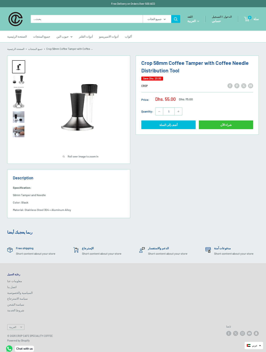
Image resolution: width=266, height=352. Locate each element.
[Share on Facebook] (230, 85)
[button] (254, 345)
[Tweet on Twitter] (243, 85)
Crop (144, 85)
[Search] (175, 19)
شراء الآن (226, 124)
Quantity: (147, 111)
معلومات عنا (14, 281)
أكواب (128, 36)
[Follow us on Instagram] (242, 333)
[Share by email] (250, 85)
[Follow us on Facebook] (228, 333)
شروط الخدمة (15, 310)
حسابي (216, 21)
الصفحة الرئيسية (17, 36)
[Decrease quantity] (159, 111)
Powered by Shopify (18, 340)
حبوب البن (62, 36)
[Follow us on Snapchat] (256, 333)
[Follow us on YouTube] (249, 333)
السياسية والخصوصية (20, 292)
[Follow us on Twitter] (235, 333)
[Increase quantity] (178, 111)
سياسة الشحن (15, 304)
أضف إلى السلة (168, 124)
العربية (12, 327)
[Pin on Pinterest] (236, 85)
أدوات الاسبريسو (109, 36)
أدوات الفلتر (86, 36)
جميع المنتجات (41, 36)
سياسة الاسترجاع (17, 298)
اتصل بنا (11, 287)
